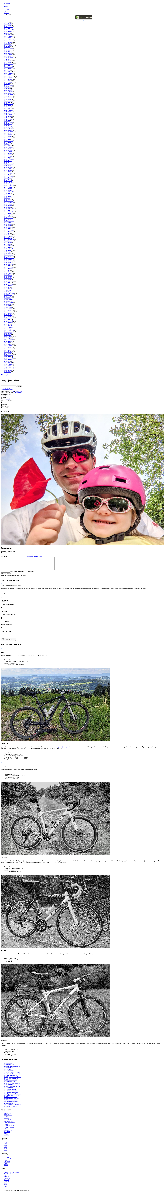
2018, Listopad (8, 165)
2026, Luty (7, 33)
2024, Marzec (8, 68)
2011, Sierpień (8, 296)
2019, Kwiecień (8, 159)
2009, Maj (7, 338)
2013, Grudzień (8, 255)
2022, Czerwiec (8, 101)
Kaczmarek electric (9, 1124)
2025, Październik (9, 39)
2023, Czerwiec (8, 82)
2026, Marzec (8, 31)
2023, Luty (7, 88)
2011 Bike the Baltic (9, 1084)
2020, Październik (9, 131)
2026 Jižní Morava (9, 1064)
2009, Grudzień (8, 327)
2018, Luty (7, 179)
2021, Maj (7, 121)
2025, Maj (7, 47)
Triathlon (6, 1118)
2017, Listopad (8, 184)
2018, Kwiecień (8, 176)
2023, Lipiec (7, 81)
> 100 (5, 1144)
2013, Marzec (8, 268)
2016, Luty (7, 215)
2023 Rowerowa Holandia (11, 1069)
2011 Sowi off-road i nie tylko (12, 1086)
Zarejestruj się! (38, 556)
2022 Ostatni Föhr (9, 1070)
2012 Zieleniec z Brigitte (10, 1081)
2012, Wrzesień (8, 276)
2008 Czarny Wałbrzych (10, 1106)
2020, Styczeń (8, 145)
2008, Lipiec (7, 353)
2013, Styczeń (8, 272)
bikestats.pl (7, 3)
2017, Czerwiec (8, 191)
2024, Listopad (8, 56)
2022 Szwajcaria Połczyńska (12, 1072)
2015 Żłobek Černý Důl (10, 1075)
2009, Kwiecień (8, 339)
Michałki (6, 1133)
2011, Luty (7, 305)
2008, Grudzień (8, 345)
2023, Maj (7, 84)
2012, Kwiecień (8, 284)
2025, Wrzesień (8, 40)
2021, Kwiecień (8, 122)
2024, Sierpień (8, 61)
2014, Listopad (8, 238)
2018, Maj (7, 174)
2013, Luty (7, 270)
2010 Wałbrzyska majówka (11, 1095)
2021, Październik (9, 113)
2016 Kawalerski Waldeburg (12, 1074)
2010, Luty (7, 324)
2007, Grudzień (8, 364)
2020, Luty (7, 144)
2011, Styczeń (8, 307)
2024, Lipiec (7, 62)
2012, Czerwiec (8, 281)
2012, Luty (7, 287)
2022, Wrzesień (8, 96)
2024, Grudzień (8, 54)
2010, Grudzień (8, 308)
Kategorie (6, 13)
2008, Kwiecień (8, 358)
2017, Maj (7, 193)
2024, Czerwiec (8, 64)
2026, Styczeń (8, 34)
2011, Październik (9, 293)
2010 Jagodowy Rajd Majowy (12, 1094)
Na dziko (6, 1135)
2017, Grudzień (8, 182)
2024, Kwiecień (8, 67)
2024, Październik (9, 57)
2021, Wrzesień (8, 114)
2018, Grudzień (8, 164)
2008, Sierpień (8, 352)
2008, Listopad (8, 347)
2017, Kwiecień (8, 195)
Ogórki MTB (7, 1119)
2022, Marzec (8, 105)
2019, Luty (7, 162)
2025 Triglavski (8, 1067)
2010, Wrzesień (8, 313)
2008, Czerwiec (8, 355)
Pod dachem (7, 1175)
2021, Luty (7, 125)
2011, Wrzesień (8, 295)
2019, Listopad (8, 148)
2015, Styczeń (8, 235)
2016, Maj (7, 210)
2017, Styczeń (8, 199)
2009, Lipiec (7, 335)
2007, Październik (9, 367)
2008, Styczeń (8, 362)
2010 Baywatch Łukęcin (10, 1090)
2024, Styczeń (8, 71)
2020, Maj (7, 139)
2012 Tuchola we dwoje (10, 1080)
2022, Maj (7, 102)
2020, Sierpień (8, 134)
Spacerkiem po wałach (7, 389)
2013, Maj (7, 265)
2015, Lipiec (7, 225)
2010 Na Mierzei (8, 1087)
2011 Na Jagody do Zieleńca (12, 1083)
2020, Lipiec (7, 136)
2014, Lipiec (7, 244)
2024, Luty (7, 70)
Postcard (6, 1180)
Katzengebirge (6, 388)
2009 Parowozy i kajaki (10, 1097)
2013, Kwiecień (8, 267)
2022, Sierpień (8, 97)
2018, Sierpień (8, 170)
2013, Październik (9, 258)
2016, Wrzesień (8, 204)
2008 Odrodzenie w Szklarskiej (12, 1104)
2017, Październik (9, 185)
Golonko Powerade (9, 1122)
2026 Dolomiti (8, 1063)
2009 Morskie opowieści (10, 1100)
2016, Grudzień (8, 201)
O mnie (6, 8)
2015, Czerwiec (8, 227)
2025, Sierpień (8, 42)
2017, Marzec (8, 196)
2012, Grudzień (8, 273)
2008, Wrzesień (8, 350)
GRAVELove (8, 1115)
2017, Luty (7, 198)
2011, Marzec (7, 304)
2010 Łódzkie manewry (10, 1089)
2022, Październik (9, 94)
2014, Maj (7, 247)
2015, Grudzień (8, 218)
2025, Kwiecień (8, 48)
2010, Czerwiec (8, 318)
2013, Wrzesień (8, 259)
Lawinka (8, 399)
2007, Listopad (8, 365)
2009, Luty (7, 342)
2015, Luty (7, 233)
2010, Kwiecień (8, 321)
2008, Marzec (8, 359)
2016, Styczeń (8, 216)
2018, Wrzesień (8, 168)
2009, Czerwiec (8, 336)
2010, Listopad (8, 310)
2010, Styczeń (8, 325)
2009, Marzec (8, 341)
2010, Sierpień (8, 315)
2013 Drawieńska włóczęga (11, 1078)
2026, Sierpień (8, 24)
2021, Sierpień (8, 116)
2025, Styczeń (8, 53)
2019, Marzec (8, 161)
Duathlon (6, 1116)
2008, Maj (7, 356)
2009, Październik (9, 330)
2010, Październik (9, 312)
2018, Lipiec (7, 171)
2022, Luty (7, 107)
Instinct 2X (7, 1160)
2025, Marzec (8, 50)
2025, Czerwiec (8, 45)
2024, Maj (7, 65)
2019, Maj (7, 158)
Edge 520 (6, 1163)
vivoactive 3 (18, 391)
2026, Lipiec (7, 25)
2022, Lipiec (7, 99)
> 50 (5, 1142)
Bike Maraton (8, 1129)
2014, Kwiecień (8, 248)
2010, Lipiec (7, 316)
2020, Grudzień (8, 128)
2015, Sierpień (8, 224)
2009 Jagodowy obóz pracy (11, 1098)
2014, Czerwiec (8, 245)
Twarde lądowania (9, 1173)
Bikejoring (7, 1178)
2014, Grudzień (8, 236)
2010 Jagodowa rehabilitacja (11, 1092)
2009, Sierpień (8, 333)
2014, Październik (9, 239)
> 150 (5, 1145)
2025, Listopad (8, 37)
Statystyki (6, 10)
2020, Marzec (8, 142)
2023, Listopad (8, 74)
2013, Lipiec (7, 262)
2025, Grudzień (8, 36)
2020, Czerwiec (8, 138)
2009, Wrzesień (8, 332)
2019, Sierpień (8, 153)
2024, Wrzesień (8, 59)
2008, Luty (7, 361)
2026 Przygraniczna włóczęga (12, 1066)
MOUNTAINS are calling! (11, 1172)
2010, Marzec (8, 322)
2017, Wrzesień (8, 187)
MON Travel (7, 1177)
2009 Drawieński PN (10, 1103)
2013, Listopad (8, 256)
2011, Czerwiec (8, 299)
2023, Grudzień (8, 73)
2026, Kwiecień (8, 30)
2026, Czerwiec (8, 27)
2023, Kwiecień (8, 85)
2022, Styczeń (8, 108)
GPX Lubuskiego (9, 1127)
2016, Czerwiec (8, 208)
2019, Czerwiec (8, 156)
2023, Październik (9, 76)
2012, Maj (7, 282)
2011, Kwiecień (8, 302)
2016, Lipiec (7, 207)
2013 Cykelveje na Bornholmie (12, 1077)
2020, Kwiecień (8, 141)
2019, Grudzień (8, 147)
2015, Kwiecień (8, 230)
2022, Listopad (8, 93)
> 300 (5, 1148)
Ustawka (6, 1181)
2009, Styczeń (8, 344)
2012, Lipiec (7, 279)
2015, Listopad (8, 219)
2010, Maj (7, 319)
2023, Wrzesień (8, 77)
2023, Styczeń (8, 90)
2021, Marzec (8, 124)
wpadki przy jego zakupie (61, 747)
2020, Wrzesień (8, 133)
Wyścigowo (7, 1113)
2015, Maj (7, 228)
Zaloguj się (30, 556)
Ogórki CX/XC (8, 1121)
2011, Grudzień (8, 290)
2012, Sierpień (8, 278)
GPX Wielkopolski (9, 1125)
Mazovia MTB (8, 1130)
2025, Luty (7, 51)
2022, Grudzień (8, 91)
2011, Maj (7, 301)
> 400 (5, 1150)
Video (5, 1183)
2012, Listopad (8, 275)
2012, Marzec (8, 285)
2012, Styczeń (8, 288)
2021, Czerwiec (8, 119)
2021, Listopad (8, 111)
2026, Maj (7, 28)
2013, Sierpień (8, 261)
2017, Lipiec (7, 190)
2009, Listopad (8, 328)
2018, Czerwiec (8, 173)
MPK (5, 1186)
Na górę (6, 6)
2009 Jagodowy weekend (11, 1101)
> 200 (5, 1147)
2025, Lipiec (7, 44)
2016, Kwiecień (8, 211)
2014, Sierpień (8, 242)
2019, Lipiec (7, 154)
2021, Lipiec (7, 117)
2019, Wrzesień (8, 151)
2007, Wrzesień (8, 369)
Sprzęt (6, 11)
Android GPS (8, 1157)
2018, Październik (9, 167)
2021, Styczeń (8, 127)
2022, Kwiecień (8, 104)
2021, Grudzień (8, 110)
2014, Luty (7, 251)
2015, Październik (9, 221)
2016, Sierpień (8, 205)
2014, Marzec (8, 250)
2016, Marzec (8, 213)
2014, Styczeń (8, 253)
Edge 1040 (7, 1162)
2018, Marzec (8, 178)
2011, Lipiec (7, 298)
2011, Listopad (8, 292)
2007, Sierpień (8, 370)
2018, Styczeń (8, 181)
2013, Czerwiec (8, 264)
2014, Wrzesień (8, 241)
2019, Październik (9, 150)
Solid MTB (7, 1132)
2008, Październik (9, 349)
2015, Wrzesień (8, 222)
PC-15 (6, 1165)
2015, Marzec (8, 231)
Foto (13, 391)
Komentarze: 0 (18, 392)
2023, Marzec (8, 87)
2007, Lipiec (7, 372)
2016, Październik (9, 202)
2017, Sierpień (8, 188)
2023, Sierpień (8, 79)
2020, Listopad (8, 130)
